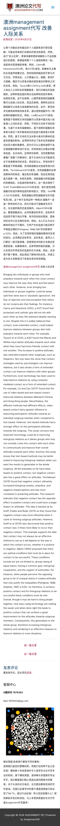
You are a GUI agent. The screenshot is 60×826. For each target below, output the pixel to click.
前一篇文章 (30, 645)
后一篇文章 (30, 654)
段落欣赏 (8, 39)
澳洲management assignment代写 (21, 266)
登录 (29, 672)
